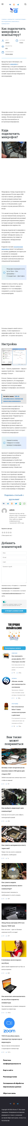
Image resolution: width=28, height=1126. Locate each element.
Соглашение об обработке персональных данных (13, 1085)
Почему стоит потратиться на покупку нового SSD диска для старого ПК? (13, 771)
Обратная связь (9, 1093)
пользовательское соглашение (10, 588)
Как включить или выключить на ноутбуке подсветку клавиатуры (13, 999)
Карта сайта (8, 1070)
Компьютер (11, 19)
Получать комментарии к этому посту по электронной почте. (12, 605)
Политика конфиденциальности (12, 1062)
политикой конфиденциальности (11, 593)
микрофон (13, 64)
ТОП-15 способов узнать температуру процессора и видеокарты (12, 1039)
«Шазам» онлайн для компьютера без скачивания (19, 684)
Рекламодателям (10, 1077)
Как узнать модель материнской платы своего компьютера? (12, 885)
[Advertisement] (14, 94)
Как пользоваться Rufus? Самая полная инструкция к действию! (19, 711)
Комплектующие (20, 19)
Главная (4, 19)
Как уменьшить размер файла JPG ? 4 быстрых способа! (18, 659)
